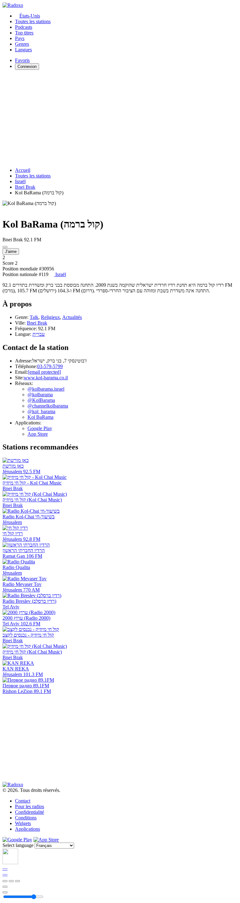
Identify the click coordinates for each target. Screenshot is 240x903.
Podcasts (23, 27)
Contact (22, 800)
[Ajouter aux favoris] (5, 887)
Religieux (50, 317)
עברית (38, 334)
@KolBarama (41, 400)
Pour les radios (29, 806)
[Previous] (5, 881)
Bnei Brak (25, 187)
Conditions (26, 817)
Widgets (23, 823)
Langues (23, 49)
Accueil (22, 170)
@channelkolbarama (48, 405)
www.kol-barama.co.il (46, 377)
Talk (34, 317)
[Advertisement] (120, 118)
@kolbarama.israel (46, 389)
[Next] (17, 881)
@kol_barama (41, 411)
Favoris (22, 60)
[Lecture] (11, 881)
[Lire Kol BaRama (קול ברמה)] (5, 247)
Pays (19, 38)
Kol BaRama (40, 417)
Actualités (72, 317)
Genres (22, 44)
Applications (27, 829)
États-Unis (29, 15)
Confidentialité (29, 812)
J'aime (11, 251)
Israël (20, 181)
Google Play (40, 428)
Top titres (24, 32)
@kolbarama (40, 394)
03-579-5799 (50, 366)
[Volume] (5, 892)
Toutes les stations (33, 21)
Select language (17, 845)
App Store (38, 434)
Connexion (27, 66)
